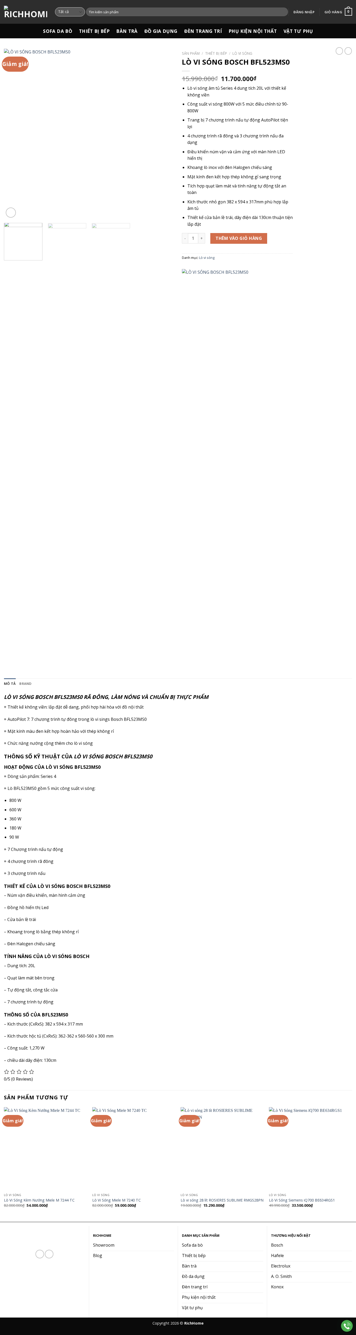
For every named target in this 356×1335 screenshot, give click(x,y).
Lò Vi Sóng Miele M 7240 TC (116, 1200)
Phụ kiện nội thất (253, 31)
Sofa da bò (57, 31)
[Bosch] (221, 464)
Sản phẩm (191, 53)
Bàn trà (126, 31)
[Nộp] (283, 12)
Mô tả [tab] (10, 683)
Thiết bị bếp (94, 31)
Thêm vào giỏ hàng (239, 238)
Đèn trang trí (203, 31)
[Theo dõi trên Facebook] (39, 1254)
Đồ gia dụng (160, 31)
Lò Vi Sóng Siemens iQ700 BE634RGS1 (302, 1200)
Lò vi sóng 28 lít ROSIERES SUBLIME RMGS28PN (222, 1200)
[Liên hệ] (347, 1326)
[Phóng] (11, 213)
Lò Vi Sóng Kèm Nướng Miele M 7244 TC (39, 1200)
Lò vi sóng (242, 53)
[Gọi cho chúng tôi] (49, 1254)
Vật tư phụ (298, 31)
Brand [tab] (25, 683)
